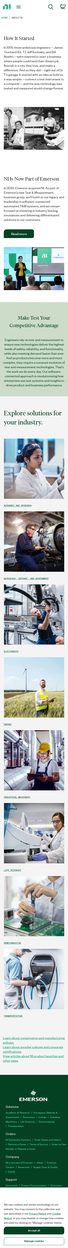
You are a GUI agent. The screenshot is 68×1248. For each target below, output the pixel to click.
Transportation (16, 1126)
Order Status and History (47, 1139)
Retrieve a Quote (17, 1144)
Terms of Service (39, 1144)
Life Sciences (28, 1121)
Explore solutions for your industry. (33, 417)
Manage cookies (34, 1241)
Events (11, 1171)
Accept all (34, 1230)
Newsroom (24, 1167)
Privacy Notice (37, 1213)
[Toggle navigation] (18, 7)
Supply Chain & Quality (45, 1167)
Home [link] (4, 17)
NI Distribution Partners (18, 1139)
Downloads (11, 1185)
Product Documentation (34, 1185)
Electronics (29, 1117)
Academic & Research (18, 1112)
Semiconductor (47, 1121)
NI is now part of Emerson (19, 1162)
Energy (42, 1117)
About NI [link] (16, 17)
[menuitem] (51, 7)
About (40, 1162)
